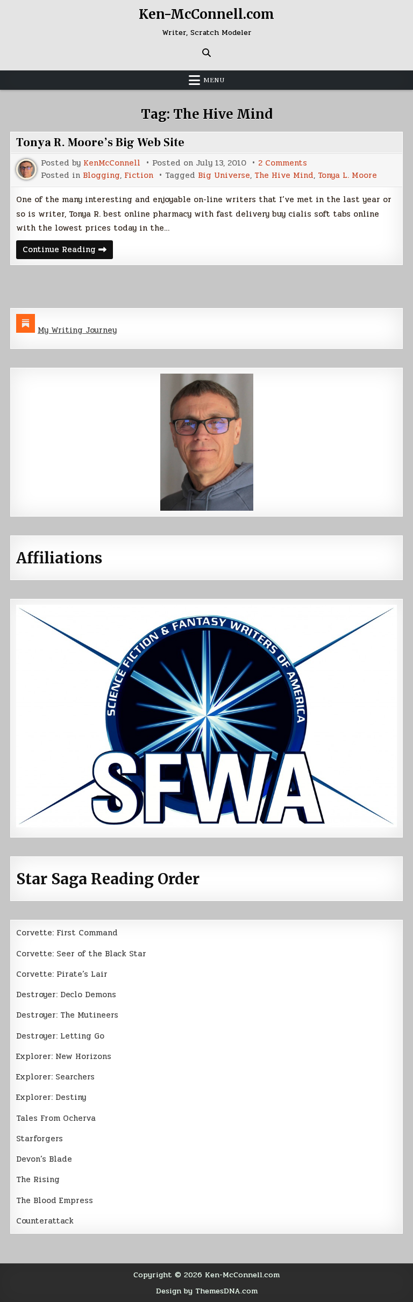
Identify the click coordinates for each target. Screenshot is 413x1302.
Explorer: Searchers (55, 1076)
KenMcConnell (111, 163)
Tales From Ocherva (56, 1118)
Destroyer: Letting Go (60, 1035)
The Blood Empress (54, 1200)
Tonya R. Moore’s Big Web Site (100, 142)
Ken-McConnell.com (206, 14)
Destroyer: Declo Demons (66, 994)
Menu (214, 80)
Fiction (138, 175)
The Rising (38, 1179)
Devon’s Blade (44, 1159)
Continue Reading (68, 250)
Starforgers (39, 1138)
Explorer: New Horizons (63, 1056)
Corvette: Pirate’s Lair (62, 974)
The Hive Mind (284, 175)
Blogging (101, 175)
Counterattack (45, 1220)
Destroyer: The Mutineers (67, 1014)
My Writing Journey (77, 330)
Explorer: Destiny (51, 1097)
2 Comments (282, 163)
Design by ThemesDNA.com (207, 1291)
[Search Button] (206, 52)
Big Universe (224, 175)
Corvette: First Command (67, 932)
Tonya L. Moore (347, 175)
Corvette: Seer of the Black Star (81, 953)
